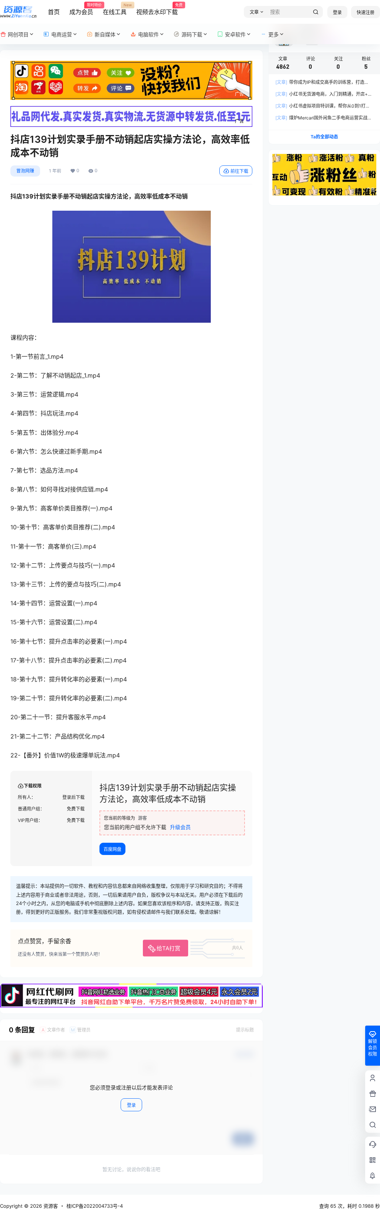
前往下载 (239, 171)
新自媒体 (105, 34)
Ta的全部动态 (324, 136)
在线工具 (115, 9)
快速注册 (365, 12)
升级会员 (180, 827)
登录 (337, 12)
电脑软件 (148, 34)
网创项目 (18, 34)
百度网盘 (112, 849)
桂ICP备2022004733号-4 (94, 1206)
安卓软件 (235, 34)
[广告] (131, 64)
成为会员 (81, 9)
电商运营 (61, 34)
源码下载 (191, 34)
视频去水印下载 (157, 9)
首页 (54, 12)
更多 (273, 34)
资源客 (50, 1206)
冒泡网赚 (25, 171)
